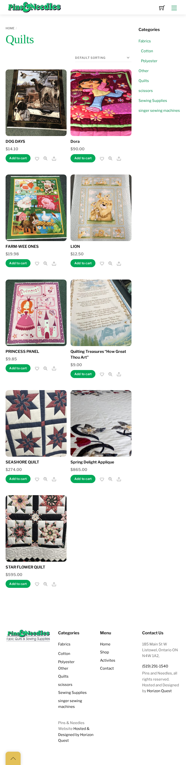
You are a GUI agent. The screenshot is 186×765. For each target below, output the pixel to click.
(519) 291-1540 (155, 666)
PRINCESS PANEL (22, 351)
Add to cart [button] (18, 158)
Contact (107, 668)
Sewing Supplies (153, 100)
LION (75, 246)
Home (10, 28)
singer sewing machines (159, 110)
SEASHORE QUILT (22, 462)
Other (144, 70)
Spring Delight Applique (92, 462)
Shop (104, 652)
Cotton (147, 51)
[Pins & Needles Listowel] (34, 7)
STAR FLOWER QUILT (25, 567)
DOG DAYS (15, 141)
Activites (107, 660)
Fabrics (145, 41)
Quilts (144, 80)
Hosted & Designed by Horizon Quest (75, 734)
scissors (146, 90)
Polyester (149, 61)
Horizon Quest (159, 691)
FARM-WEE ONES (22, 246)
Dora (75, 141)
